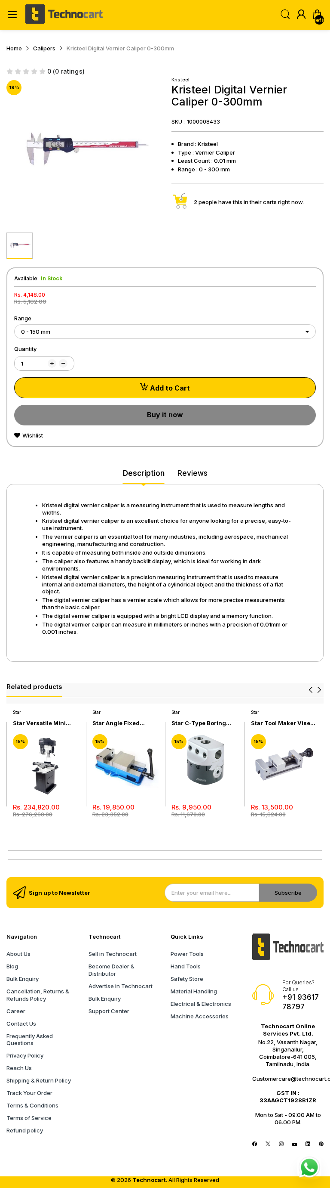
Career (15, 1011)
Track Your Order (29, 1092)
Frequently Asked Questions (29, 1040)
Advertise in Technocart (121, 986)
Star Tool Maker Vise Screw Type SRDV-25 (281, 723)
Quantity (25, 348)
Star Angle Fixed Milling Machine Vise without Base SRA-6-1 (123, 723)
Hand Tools (186, 966)
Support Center (109, 1011)
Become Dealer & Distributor (111, 970)
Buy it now (165, 414)
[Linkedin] (308, 1144)
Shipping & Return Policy (38, 1080)
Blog (12, 966)
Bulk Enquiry (22, 978)
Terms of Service (29, 1117)
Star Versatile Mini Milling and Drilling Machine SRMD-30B (42, 723)
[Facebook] (254, 1144)
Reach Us (19, 1067)
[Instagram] (281, 1144)
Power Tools (187, 953)
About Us (18, 953)
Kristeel (180, 80)
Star (17, 712)
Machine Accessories (200, 1016)
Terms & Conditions (32, 1105)
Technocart (149, 1179)
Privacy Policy (24, 1055)
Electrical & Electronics (201, 1003)
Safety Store (187, 978)
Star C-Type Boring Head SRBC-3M (198, 723)
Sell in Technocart (113, 953)
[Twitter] (268, 1144)
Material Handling (194, 991)
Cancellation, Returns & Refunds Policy (37, 995)
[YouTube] (294, 1144)
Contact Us (21, 1023)
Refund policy (24, 1130)
